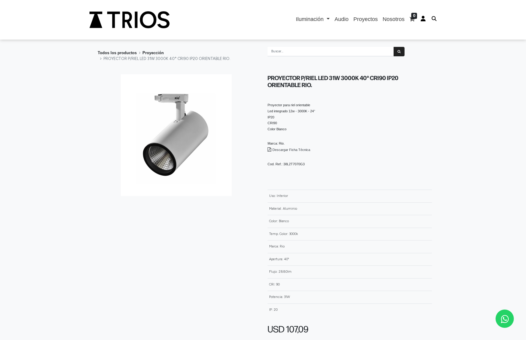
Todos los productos (117, 53)
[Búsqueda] (399, 51)
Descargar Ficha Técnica (291, 150)
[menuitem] (341, 20)
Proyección (153, 53)
